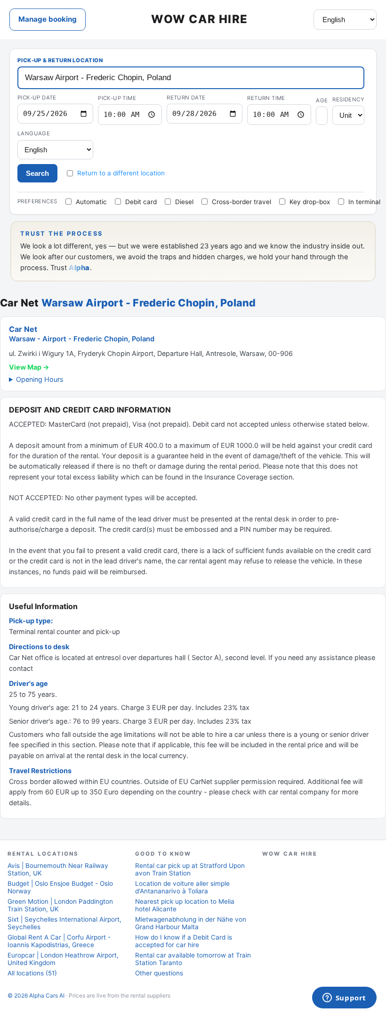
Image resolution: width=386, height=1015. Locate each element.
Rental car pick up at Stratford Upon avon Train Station (190, 869)
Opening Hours (40, 379)
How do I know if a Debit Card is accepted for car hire (183, 941)
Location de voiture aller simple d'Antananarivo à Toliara (182, 887)
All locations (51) (32, 973)
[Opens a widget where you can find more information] (344, 998)
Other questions (159, 973)
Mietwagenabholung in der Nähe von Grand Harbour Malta (190, 923)
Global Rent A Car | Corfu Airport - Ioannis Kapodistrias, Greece (59, 941)
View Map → (29, 367)
